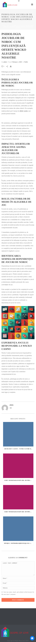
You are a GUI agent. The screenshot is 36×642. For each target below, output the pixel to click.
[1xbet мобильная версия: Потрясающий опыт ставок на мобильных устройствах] (18, 465)
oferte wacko (24, 111)
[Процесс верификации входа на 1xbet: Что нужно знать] (18, 528)
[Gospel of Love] (15, 631)
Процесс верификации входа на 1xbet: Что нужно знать (18, 543)
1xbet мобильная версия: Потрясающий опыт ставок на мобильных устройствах (18, 480)
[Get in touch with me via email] (11, 408)
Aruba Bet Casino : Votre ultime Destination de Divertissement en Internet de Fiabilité (18, 449)
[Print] (12, 66)
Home (4, 25)
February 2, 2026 (17, 62)
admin (5, 62)
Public (9, 25)
